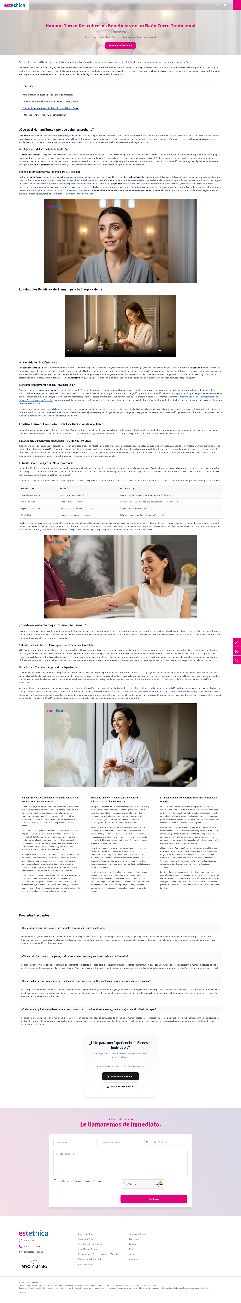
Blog (94, 37)
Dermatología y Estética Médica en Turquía (98, 1254)
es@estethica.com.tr (33, 1252)
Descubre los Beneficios (123, 1086)
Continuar (154, 1199)
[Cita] (237, 642)
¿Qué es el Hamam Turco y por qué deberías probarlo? (47, 95)
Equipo (132, 1244)
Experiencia (134, 1239)
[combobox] (149, 1142)
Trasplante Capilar (86, 1239)
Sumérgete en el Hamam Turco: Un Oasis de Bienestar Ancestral (59, 190)
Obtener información (120, 45)
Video (131, 1254)
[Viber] (237, 660)
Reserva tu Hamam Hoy (122, 1076)
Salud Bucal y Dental (87, 1249)
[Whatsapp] (237, 651)
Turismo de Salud (137, 1234)
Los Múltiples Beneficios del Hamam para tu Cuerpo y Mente (50, 101)
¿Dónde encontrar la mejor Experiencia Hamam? (45, 115)
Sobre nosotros (85, 1234)
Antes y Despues (85, 1264)
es (225, 5)
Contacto (133, 1259)
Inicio (87, 37)
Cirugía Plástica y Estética (90, 1244)
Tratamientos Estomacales (90, 1259)
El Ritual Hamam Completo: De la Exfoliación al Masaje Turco (50, 108)
